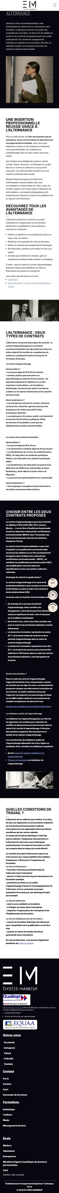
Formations (11, 1102)
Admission (9, 1151)
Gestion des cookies (13, 1174)
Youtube (8, 1064)
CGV (5, 1170)
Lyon (5, 1089)
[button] (54, 5)
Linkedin (8, 1058)
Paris (6, 1078)
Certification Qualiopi (13, 1008)
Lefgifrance (13, 279)
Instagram (9, 1047)
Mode (6, 1120)
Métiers (7, 1145)
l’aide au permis (26, 943)
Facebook (9, 1042)
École (7, 1138)
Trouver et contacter (18, 760)
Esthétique (9, 1109)
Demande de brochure (15, 1094)
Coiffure (7, 1114)
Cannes (7, 1084)
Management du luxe (14, 1125)
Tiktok (7, 1053)
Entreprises (9, 1156)
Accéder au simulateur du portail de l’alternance (28, 706)
